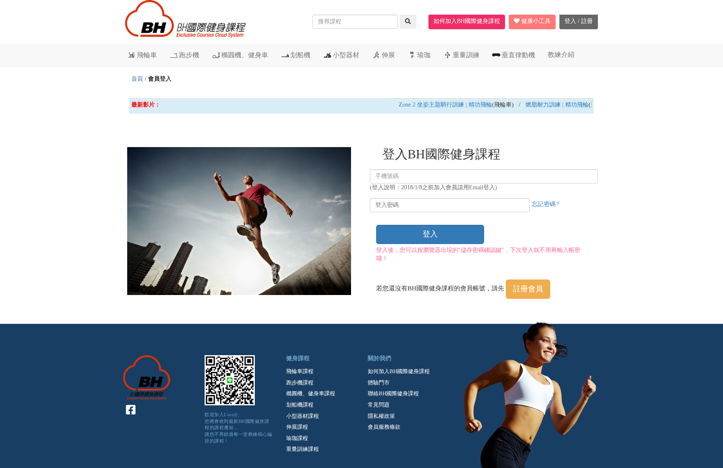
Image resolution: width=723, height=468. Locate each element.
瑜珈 (424, 54)
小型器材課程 (302, 416)
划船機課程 (299, 405)
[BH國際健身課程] (184, 23)
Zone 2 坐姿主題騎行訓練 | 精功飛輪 (438, 105)
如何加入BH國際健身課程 (466, 21)
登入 (430, 234)
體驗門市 (379, 382)
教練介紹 (561, 54)
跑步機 (189, 54)
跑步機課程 (299, 382)
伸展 (388, 54)
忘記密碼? (545, 204)
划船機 (300, 54)
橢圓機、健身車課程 (310, 393)
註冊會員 (528, 289)
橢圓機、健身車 (244, 54)
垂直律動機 (518, 54)
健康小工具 (535, 21)
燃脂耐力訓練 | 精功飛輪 (550, 105)
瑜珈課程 (297, 438)
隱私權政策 (381, 416)
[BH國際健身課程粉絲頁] (131, 410)
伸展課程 (297, 427)
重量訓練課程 (302, 449)
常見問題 (379, 405)
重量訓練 (466, 54)
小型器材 (346, 54)
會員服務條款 (384, 427)
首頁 (137, 79)
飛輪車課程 (299, 371)
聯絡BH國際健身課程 (393, 393)
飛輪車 (147, 54)
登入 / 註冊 (578, 21)
